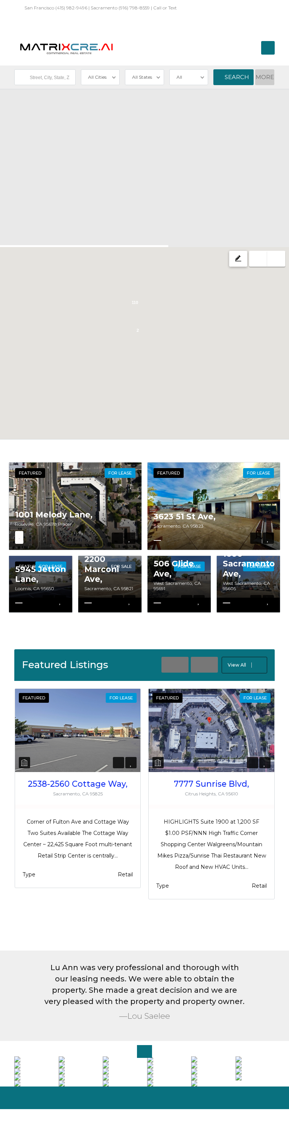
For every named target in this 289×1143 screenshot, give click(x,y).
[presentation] (175, 665)
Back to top (257, 1122)
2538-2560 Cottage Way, (78, 784)
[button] (100, 270)
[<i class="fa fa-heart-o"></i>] (129, 538)
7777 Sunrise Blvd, (211, 784)
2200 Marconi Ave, (101, 569)
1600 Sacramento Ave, (249, 563)
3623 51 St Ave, (185, 516)
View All (237, 665)
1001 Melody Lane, (54, 514)
